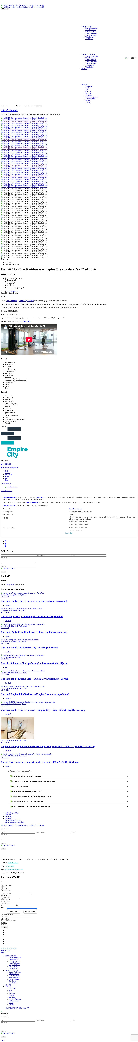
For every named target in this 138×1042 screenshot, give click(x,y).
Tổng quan (88, 86)
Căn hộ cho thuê (9, 110)
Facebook (8, 818)
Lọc (39, 106)
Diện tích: (8, 286)
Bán (86, 90)
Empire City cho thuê (88, 54)
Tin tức (87, 100)
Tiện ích (88, 93)
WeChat (7, 473)
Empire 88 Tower (91, 35)
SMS (6, 471)
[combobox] (16, 893)
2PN (15, 595)
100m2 (24, 595)
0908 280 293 (5, 950)
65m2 (24, 610)
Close (2, 1040)
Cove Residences (90, 31)
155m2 (24, 704)
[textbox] (16, 893)
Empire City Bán (86, 26)
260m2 (25, 673)
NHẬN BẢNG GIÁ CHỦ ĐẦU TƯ (17, 1008)
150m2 (25, 740)
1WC (19, 610)
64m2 (24, 641)
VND (132, 58)
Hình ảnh (8, 815)
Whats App (8, 474)
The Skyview (89, 37)
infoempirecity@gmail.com (14, 869)
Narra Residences (91, 33)
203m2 (25, 688)
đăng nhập (10, 584)
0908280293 (6, 464)
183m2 (25, 626)
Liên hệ (87, 102)
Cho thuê (88, 91)
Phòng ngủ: (11, 280)
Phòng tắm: (11, 284)
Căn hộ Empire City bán (12, 820)
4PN (16, 688)
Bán (6, 667)
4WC (20, 688)
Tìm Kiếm (6, 9)
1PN (15, 610)
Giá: (6, 278)
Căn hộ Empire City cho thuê (14, 822)
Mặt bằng (84, 69)
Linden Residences (91, 28)
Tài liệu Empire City (11, 813)
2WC (19, 595)
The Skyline (89, 39)
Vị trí (87, 88)
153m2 (25, 756)
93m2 (18, 657)
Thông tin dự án (6, 483)
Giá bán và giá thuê (91, 97)
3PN (16, 626)
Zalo (6, 480)
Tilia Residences (90, 30)
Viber (6, 478)
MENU (3, 952)
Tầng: (9, 282)
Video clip (8, 816)
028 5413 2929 (13, 863)
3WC (20, 626)
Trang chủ (84, 84)
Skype (7, 476)
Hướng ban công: (12, 288)
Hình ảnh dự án (90, 99)
